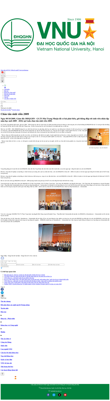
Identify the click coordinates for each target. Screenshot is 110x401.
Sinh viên (6, 95)
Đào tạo (6, 91)
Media (3, 332)
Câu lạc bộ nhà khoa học (9, 353)
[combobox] (3, 73)
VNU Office (10, 70)
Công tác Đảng (6, 342)
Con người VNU (6, 349)
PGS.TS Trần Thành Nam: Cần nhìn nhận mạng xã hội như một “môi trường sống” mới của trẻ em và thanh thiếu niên (36, 279)
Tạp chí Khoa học (7, 356)
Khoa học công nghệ (9, 92)
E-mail (16, 70)
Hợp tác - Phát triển (8, 318)
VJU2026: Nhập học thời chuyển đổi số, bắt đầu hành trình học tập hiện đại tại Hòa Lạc (28, 276)
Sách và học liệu (6, 359)
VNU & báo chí (6, 363)
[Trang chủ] (52, 68)
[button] (55, 289)
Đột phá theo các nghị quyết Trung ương (15, 305)
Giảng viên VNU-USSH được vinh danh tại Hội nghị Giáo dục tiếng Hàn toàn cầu (26, 282)
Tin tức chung (16, 110)
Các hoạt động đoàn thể (9, 370)
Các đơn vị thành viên (10, 98)
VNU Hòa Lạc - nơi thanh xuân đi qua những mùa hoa (19, 278)
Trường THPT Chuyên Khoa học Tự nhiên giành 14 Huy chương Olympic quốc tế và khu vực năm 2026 (33, 284)
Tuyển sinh (4, 308)
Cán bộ (6, 97)
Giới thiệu (7, 89)
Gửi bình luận (4, 266)
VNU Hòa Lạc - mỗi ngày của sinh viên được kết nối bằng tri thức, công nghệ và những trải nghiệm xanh (33, 281)
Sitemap (26, 70)
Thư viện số (4, 70)
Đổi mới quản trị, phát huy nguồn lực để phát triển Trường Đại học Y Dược (24, 275)
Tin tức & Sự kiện (6, 110)
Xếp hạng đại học (7, 366)
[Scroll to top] (2, 374)
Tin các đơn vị (6, 339)
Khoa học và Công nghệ (9, 325)
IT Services (21, 70)
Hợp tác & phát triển (9, 94)
